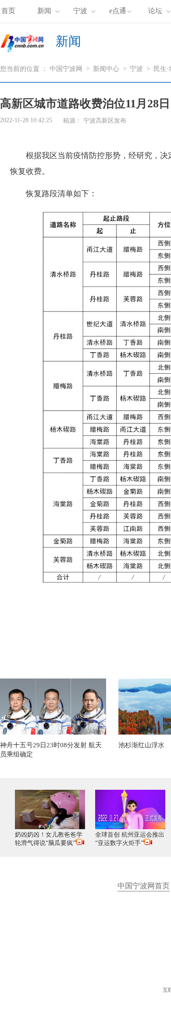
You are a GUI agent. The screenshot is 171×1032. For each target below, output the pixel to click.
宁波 (80, 10)
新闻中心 (106, 68)
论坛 (155, 10)
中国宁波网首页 (144, 886)
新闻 (44, 10)
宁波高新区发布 (104, 120)
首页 (8, 10)
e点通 (117, 10)
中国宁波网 (66, 68)
